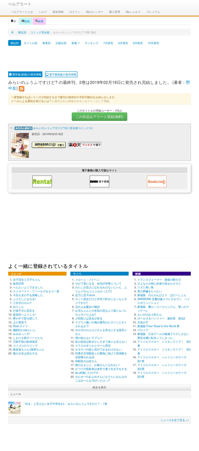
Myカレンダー (94, 12)
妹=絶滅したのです (87, 373)
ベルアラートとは (22, 12)
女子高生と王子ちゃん (26, 279)
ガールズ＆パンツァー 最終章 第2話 (161, 318)
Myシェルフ (133, 12)
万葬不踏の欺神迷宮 (25, 341)
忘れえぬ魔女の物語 (87, 307)
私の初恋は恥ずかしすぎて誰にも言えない (101, 341)
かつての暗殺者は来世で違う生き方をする (101, 369)
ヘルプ (43, 12)
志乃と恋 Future (85, 295)
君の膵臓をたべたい (149, 291)
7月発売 (108, 43)
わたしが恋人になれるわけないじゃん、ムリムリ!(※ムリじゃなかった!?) (101, 289)
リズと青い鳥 (145, 287)
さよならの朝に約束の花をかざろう (159, 283)
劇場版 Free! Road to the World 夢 (158, 326)
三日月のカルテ (22, 303)
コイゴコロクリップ (25, 345)
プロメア (142, 330)
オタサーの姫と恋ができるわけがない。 (99, 349)
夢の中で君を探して (25, 318)
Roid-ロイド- (21, 326)
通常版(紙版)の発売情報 (26, 74)
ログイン (74, 12)
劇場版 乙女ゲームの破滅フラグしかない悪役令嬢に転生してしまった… (163, 336)
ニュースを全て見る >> (175, 420)
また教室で (20, 322)
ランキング (91, 43)
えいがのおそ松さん (149, 314)
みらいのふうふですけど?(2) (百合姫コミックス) (63, 128)
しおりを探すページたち (28, 338)
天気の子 (142, 322)
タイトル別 (30, 43)
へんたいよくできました (28, 287)
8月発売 (123, 43)
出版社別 (61, 43)
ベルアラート (19, 4)
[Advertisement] (99, 59)
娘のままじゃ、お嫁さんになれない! (97, 365)
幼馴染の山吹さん (86, 361)
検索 (40, 21)
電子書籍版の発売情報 (62, 74)
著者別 (46, 43)
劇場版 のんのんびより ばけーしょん (161, 295)
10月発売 (153, 43)
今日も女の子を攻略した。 (29, 295)
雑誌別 (22, 32)
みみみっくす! (21, 334)
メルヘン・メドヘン (87, 279)
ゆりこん (18, 307)
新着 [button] (75, 43)
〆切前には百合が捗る (88, 318)
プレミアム (153, 12)
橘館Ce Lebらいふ (24, 330)
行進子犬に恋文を (24, 310)
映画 (27, 21)
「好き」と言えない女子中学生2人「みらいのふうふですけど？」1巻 (65, 404)
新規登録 (58, 12)
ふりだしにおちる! (24, 299)
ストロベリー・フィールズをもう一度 (36, 291)
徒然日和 (18, 283)
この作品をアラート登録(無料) (99, 116)
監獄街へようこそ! (24, 314)
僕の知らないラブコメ (88, 338)
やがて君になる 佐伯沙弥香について (98, 283)
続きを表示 (99, 387)
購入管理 (114, 12)
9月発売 (138, 43)
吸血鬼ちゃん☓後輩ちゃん (28, 349)
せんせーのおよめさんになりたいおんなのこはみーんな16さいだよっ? (101, 378)
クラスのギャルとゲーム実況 (93, 345)
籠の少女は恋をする (25, 353)
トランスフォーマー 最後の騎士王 (159, 279)
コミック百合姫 (40, 32)
